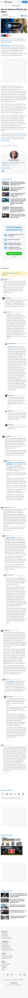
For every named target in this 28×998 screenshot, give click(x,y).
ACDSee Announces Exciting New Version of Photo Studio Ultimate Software (17, 216)
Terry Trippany (6, 630)
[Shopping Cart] (15, 1)
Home (2, 5)
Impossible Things (5, 45)
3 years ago (10, 279)
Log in (14, 256)
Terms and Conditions (17, 984)
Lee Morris (5, 15)
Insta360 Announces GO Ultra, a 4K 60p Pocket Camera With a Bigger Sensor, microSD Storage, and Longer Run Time (18, 202)
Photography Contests (7, 950)
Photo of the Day (6, 946)
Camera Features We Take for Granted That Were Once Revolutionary (18, 195)
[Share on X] (4, 35)
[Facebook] (3, 170)
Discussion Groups (6, 948)
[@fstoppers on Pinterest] (19, 794)
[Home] (8, 2)
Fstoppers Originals (16, 5)
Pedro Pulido (8, 298)
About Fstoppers (6, 963)
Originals (7, 5)
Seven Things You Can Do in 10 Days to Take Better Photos (18, 911)
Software (15, 146)
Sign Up (24, 2)
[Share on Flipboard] (7, 35)
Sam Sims (5, 279)
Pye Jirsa (8, 460)
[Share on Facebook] (2, 35)
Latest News (5, 934)
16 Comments (14, 16)
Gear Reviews (5, 936)
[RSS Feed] (23, 794)
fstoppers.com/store (6, 168)
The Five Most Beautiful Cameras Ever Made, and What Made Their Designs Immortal (18, 895)
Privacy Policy (9, 984)
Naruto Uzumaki (6, 507)
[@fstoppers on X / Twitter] (15, 794)
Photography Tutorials (7, 956)
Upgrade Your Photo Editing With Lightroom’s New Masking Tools (17, 189)
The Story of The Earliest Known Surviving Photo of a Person (18, 916)
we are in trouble (5, 140)
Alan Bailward (8, 436)
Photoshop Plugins (6, 958)
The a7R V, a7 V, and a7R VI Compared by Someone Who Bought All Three (17, 901)
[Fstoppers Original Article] (24, 16)
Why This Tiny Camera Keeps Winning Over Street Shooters (17, 905)
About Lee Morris (14, 160)
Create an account (11, 273)
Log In (19, 1)
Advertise (4, 967)
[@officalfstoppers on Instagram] (2, 794)
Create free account (14, 253)
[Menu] (2, 2)
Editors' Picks (5, 944)
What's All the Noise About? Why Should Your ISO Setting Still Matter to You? (17, 183)
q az (4, 745)
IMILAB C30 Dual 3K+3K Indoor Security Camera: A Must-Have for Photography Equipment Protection (17, 210)
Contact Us (4, 965)
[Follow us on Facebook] (11, 794)
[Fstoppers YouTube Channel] (6, 794)
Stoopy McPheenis (12, 343)
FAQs (3, 969)
